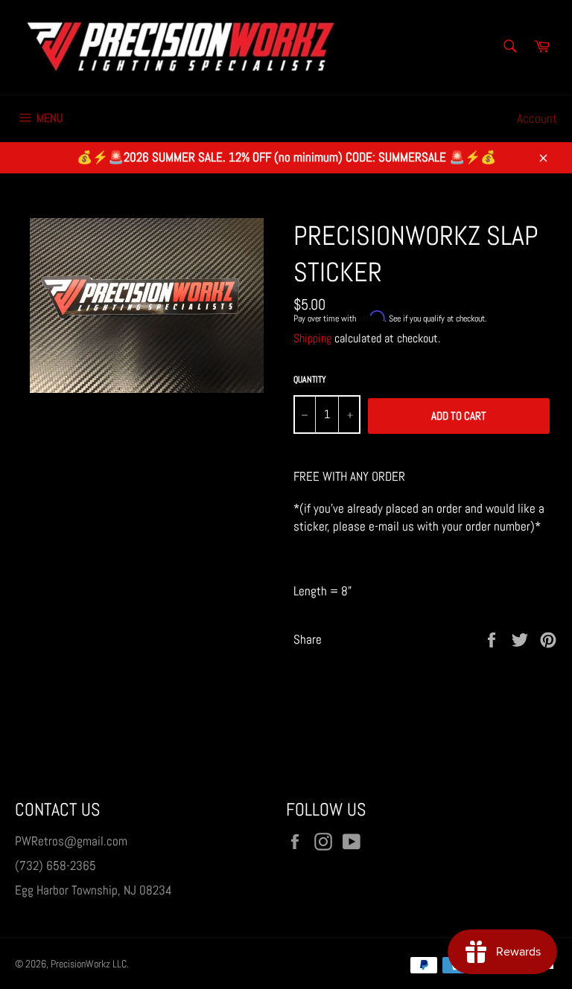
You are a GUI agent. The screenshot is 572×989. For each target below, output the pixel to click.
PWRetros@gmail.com (71, 841)
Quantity (309, 379)
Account (537, 118)
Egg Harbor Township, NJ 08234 (93, 890)
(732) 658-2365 (55, 865)
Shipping (312, 338)
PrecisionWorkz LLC (89, 964)
